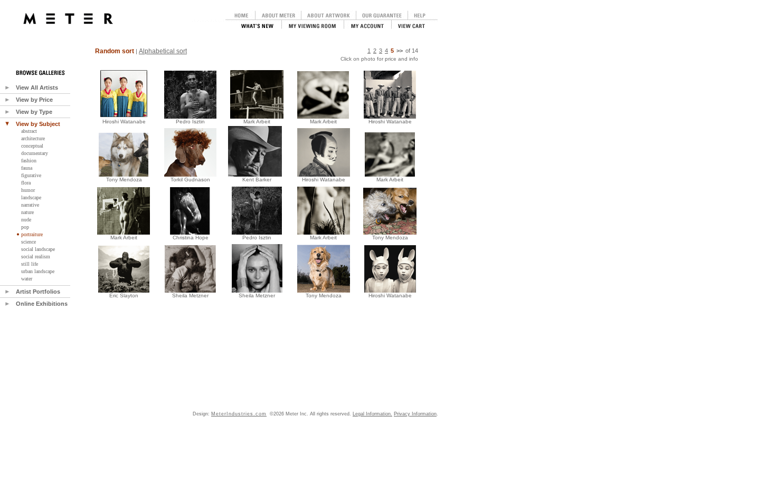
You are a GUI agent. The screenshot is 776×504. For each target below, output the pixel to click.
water (26, 279)
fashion (28, 160)
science (28, 242)
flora (26, 183)
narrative (30, 205)
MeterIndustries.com (239, 413)
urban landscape (37, 271)
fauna (26, 168)
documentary (34, 153)
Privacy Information (415, 413)
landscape (31, 197)
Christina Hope (191, 237)
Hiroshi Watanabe (124, 121)
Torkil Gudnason (190, 179)
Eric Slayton (123, 295)
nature (27, 212)
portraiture (32, 234)
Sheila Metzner (190, 295)
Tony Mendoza (124, 179)
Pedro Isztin (190, 121)
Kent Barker (256, 179)
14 (415, 50)
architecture (33, 138)
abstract (29, 131)
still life (29, 264)
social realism (35, 256)
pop (25, 227)
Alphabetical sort (163, 51)
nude (26, 219)
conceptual (32, 146)
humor (28, 190)
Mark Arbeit (123, 237)
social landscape (38, 249)
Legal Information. (372, 413)
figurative (31, 175)
